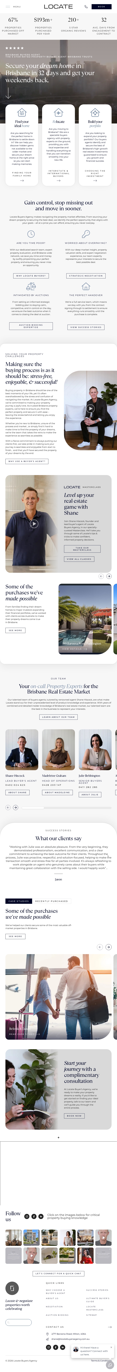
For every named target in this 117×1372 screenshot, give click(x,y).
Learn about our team (58, 717)
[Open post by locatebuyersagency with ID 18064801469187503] (31, 1238)
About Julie (90, 795)
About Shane (17, 792)
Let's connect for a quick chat (58, 1273)
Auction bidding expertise (31, 326)
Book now (74, 1116)
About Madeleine (57, 792)
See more (15, 630)
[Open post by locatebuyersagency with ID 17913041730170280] (67, 1238)
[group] (85, 619)
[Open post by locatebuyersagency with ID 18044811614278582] (49, 1256)
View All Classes (79, 559)
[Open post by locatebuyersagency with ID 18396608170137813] (103, 1238)
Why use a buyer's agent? (27, 461)
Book (101, 7)
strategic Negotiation (86, 276)
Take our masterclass (82, 549)
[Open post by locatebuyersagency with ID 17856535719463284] (67, 1256)
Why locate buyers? (31, 276)
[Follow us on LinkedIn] (41, 1216)
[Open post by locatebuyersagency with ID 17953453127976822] (85, 1238)
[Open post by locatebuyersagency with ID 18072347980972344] (85, 1256)
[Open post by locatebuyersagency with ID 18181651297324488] (103, 1256)
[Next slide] (109, 576)
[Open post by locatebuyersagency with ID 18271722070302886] (31, 1256)
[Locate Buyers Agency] (58, 7)
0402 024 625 (15, 785)
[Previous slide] (101, 576)
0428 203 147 (51, 785)
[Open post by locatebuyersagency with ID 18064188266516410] (13, 1238)
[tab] (18, 901)
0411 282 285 (88, 787)
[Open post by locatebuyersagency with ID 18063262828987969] (13, 1256)
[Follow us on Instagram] (26, 1216)
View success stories (86, 327)
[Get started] (8, 93)
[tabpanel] (58, 969)
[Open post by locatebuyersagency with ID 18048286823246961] (49, 1238)
